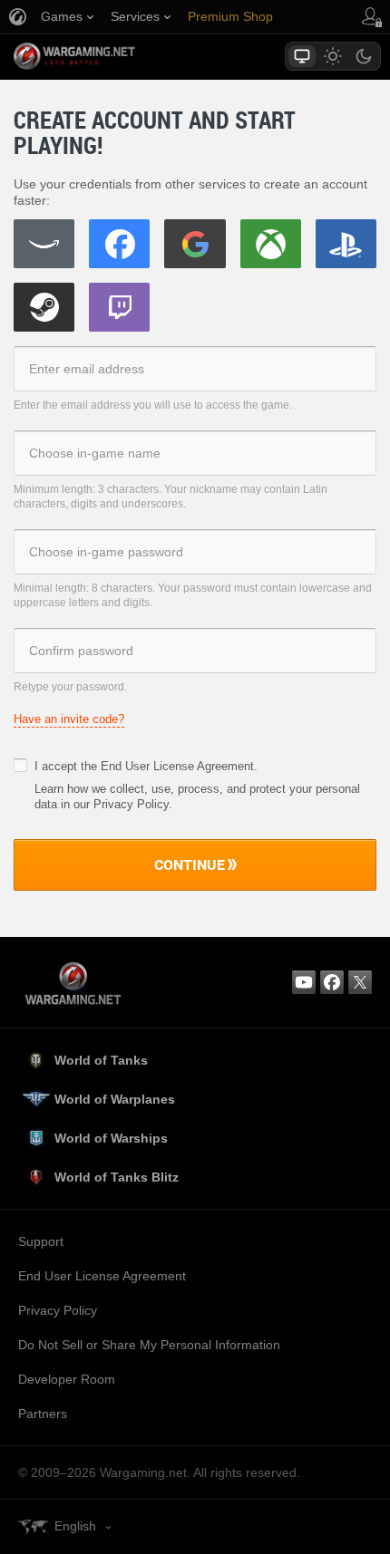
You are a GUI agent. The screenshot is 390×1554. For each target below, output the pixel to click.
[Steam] (44, 307)
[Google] (194, 243)
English (75, 1526)
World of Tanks (101, 1060)
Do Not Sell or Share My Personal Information (149, 1344)
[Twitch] (119, 307)
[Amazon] (44, 243)
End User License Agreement (177, 766)
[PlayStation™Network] (346, 243)
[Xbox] (270, 243)
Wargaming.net (106, 56)
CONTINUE (189, 864)
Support (40, 1241)
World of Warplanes (114, 1099)
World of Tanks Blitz (116, 1177)
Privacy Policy (57, 1310)
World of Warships (111, 1138)
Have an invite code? (69, 719)
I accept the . (146, 766)
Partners (42, 1413)
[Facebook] (119, 243)
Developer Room (66, 1379)
